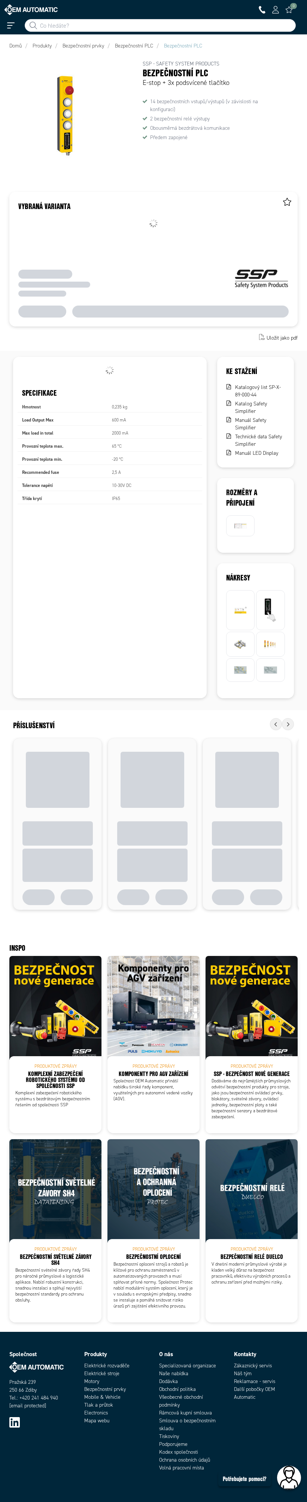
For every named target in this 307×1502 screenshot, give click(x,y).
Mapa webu (96, 1420)
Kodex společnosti (178, 1452)
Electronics (96, 1413)
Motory (91, 1381)
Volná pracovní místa (181, 1468)
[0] (289, 9)
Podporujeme (173, 1444)
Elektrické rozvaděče (107, 1365)
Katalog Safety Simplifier (251, 407)
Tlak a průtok (98, 1405)
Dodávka (168, 1381)
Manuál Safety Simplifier (250, 424)
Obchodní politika (177, 1389)
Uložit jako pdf (282, 338)
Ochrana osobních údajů (184, 1460)
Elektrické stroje (101, 1373)
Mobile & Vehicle (102, 1397)
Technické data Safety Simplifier (258, 440)
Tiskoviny (169, 1436)
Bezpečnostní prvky (105, 1389)
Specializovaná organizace (187, 1365)
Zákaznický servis (253, 1365)
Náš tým (243, 1373)
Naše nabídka (173, 1373)
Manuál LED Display (256, 453)
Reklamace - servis (254, 1381)
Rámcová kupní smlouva (185, 1413)
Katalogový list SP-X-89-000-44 (258, 391)
